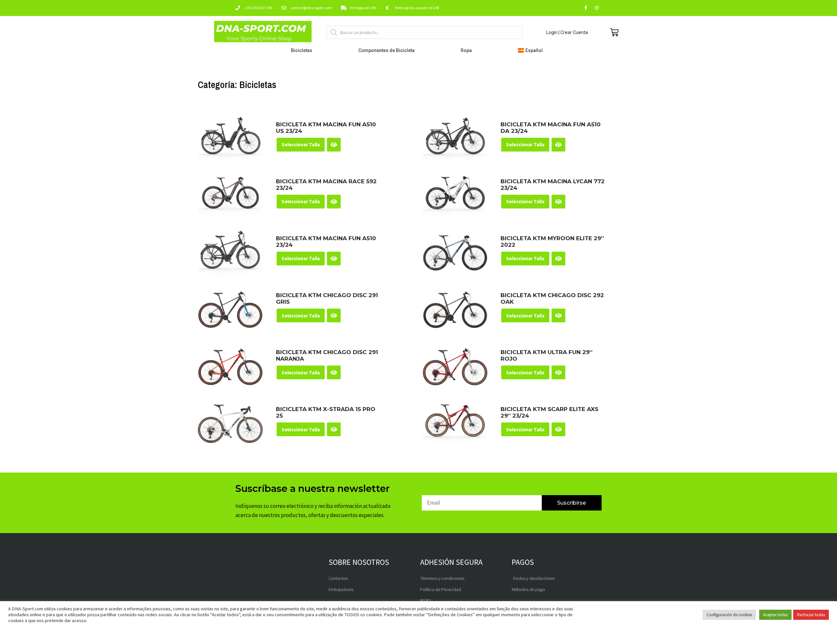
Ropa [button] (466, 50)
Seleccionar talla (301, 144)
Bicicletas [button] (301, 50)
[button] (531, 50)
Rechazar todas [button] (811, 615)
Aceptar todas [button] (775, 615)
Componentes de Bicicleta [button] (386, 50)
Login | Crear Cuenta (567, 32)
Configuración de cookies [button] (729, 615)
